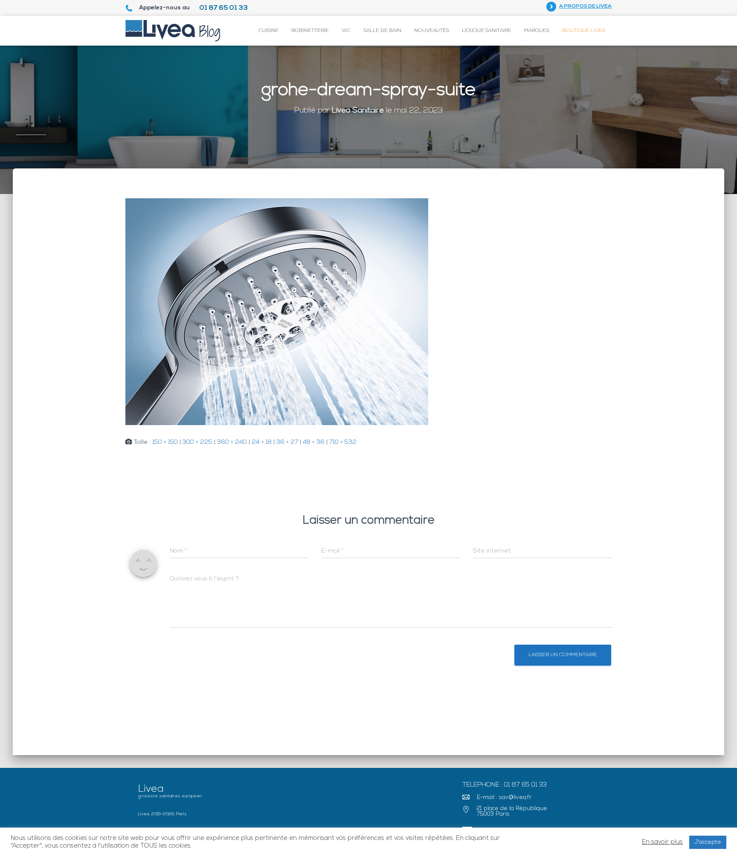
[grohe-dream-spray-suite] (276, 312)
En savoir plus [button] (662, 842)
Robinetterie (310, 30)
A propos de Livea (585, 6)
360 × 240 (232, 442)
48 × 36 (314, 442)
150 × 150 (165, 442)
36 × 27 (287, 442)
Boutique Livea (583, 30)
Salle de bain (382, 30)
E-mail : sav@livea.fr (504, 797)
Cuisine (268, 30)
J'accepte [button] (707, 842)
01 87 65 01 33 (223, 8)
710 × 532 (343, 442)
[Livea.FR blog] (173, 30)
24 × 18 (262, 442)
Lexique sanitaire (486, 30)
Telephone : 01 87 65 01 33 (504, 785)
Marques (536, 30)
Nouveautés (431, 30)
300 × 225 (197, 442)
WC (346, 30)
